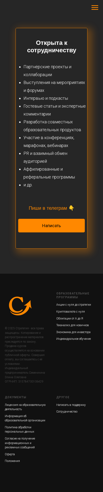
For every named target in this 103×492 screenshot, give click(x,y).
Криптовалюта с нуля (70, 311)
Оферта (10, 454)
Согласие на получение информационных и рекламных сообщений (20, 443)
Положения (12, 461)
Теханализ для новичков (72, 325)
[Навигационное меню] (95, 7)
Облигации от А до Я (69, 318)
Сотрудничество (66, 411)
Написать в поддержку (71, 405)
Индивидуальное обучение (73, 338)
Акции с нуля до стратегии (73, 304)
